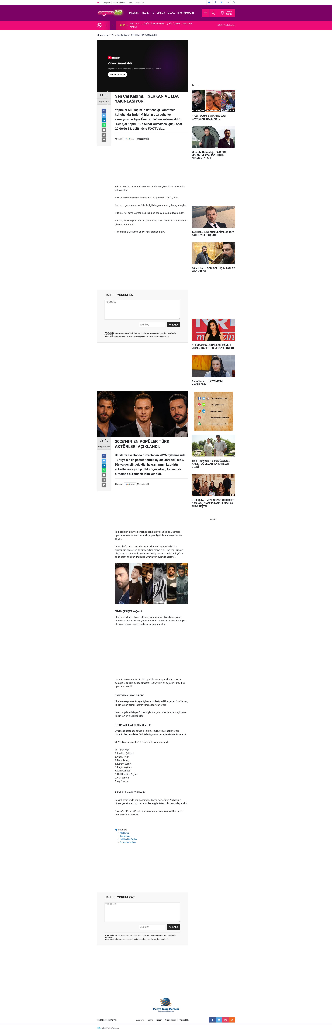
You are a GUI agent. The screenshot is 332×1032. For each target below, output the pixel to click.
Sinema (161, 13)
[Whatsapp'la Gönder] (104, 125)
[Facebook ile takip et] (212, 1020)
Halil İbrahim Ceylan (128, 839)
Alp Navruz (124, 833)
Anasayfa (140, 1020)
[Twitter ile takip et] (219, 1020)
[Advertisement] (151, 163)
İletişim (159, 1020)
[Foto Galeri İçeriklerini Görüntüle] (233, 2)
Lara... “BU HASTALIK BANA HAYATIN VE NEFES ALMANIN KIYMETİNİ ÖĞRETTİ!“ (161, 25)
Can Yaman (125, 836)
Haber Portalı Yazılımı (110, 1028)
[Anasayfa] (98, 3)
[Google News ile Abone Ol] (209, 2)
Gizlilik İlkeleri (170, 1020)
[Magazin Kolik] (110, 13)
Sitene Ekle (140, 3)
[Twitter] (104, 115)
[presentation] (106, 25)
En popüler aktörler (128, 842)
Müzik (145, 13)
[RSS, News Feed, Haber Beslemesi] (232, 1020)
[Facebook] (104, 111)
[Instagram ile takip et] (225, 1020)
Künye (150, 1020)
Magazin (134, 13)
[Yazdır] (104, 135)
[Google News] (130, 139)
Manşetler (106, 3)
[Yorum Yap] (104, 139)
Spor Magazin (185, 13)
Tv (152, 13)
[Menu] (205, 13)
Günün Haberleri (119, 3)
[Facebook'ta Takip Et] (215, 2)
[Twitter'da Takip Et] (221, 2)
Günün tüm (226, 25)
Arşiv (130, 3)
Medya (171, 13)
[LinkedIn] (104, 120)
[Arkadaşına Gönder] (104, 130)
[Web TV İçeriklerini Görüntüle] (227, 2)
